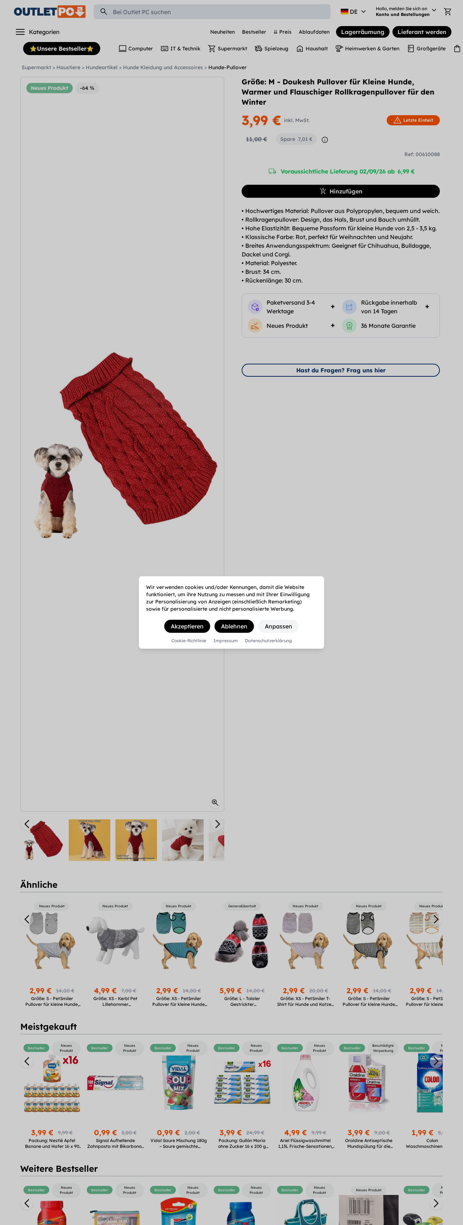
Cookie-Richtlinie (188, 641)
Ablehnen (234, 626)
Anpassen (278, 626)
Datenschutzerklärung (268, 641)
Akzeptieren (187, 626)
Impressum (225, 641)
